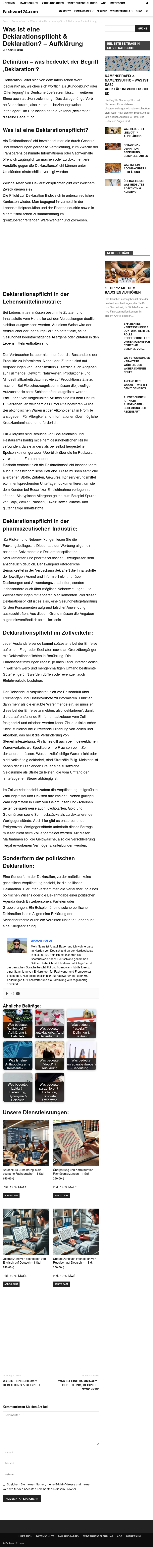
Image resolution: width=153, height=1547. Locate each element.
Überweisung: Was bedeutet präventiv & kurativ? (134, 186)
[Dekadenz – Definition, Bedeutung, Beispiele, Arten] (113, 146)
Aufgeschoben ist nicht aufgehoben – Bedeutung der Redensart (135, 404)
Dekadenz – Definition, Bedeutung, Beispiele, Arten (136, 150)
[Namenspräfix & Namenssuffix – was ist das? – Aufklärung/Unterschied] (127, 63)
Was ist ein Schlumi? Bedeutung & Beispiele (22, 1383)
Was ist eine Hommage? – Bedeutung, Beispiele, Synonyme (78, 1385)
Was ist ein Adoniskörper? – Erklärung (136, 168)
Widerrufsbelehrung (82, 3)
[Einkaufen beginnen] (147, 11)
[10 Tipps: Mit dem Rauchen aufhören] (127, 272)
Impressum (117, 3)
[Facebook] (7, 994)
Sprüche (102, 11)
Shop (139, 11)
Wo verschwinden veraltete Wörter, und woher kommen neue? (137, 365)
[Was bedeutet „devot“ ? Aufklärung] (113, 130)
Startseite (65, 11)
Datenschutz (29, 3)
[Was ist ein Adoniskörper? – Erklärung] (113, 168)
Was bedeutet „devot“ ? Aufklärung (134, 132)
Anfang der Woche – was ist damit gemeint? (135, 384)
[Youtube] (18, 994)
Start (5, 21)
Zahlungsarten (53, 3)
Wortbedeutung (120, 11)
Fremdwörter (82, 11)
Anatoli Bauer (15, 49)
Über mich (10, 3)
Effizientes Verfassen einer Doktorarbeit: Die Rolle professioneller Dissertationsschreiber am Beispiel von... (137, 336)
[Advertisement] (51, 256)
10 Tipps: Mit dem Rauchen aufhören (123, 290)
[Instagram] (12, 994)
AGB (104, 3)
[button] (147, 2)
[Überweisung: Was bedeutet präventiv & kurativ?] (113, 182)
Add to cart (11, 1195)
